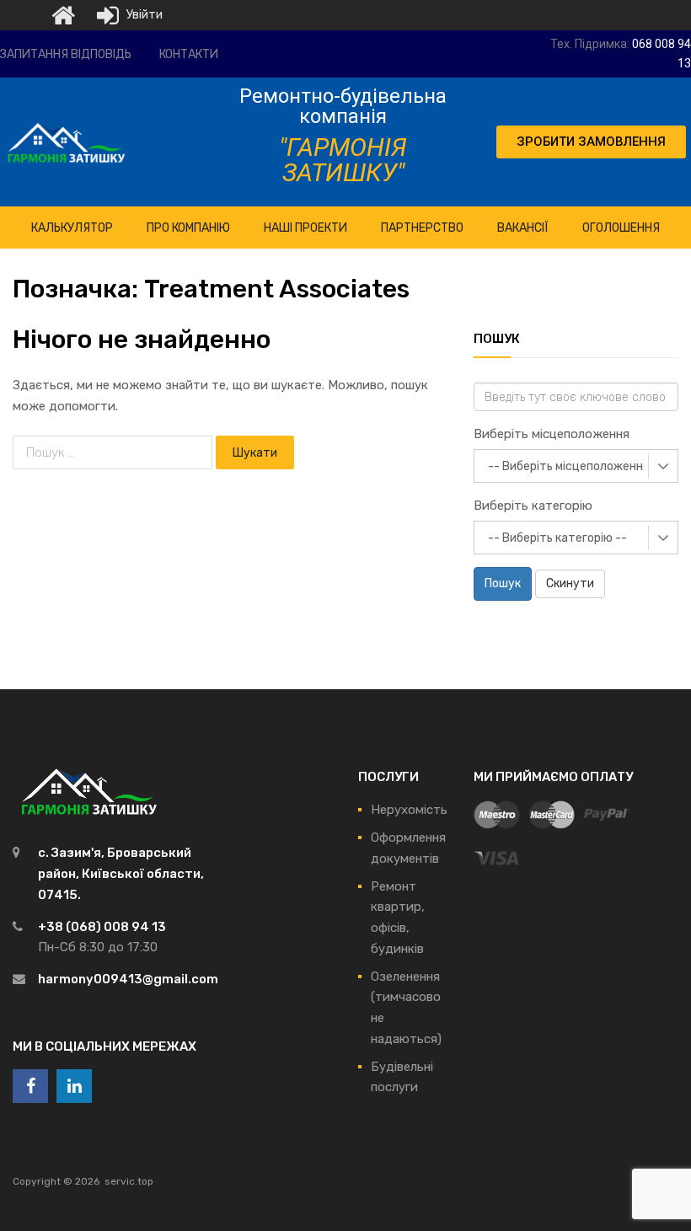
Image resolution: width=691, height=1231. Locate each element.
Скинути (570, 583)
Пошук (503, 583)
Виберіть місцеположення (551, 434)
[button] (591, 142)
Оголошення (621, 228)
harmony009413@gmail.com (128, 979)
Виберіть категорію (533, 505)
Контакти (188, 54)
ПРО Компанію (188, 228)
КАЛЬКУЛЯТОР (72, 228)
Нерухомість (409, 809)
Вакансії (523, 228)
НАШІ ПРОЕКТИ (305, 228)
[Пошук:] (114, 452)
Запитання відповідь (65, 54)
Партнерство (422, 228)
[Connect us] (30, 1086)
